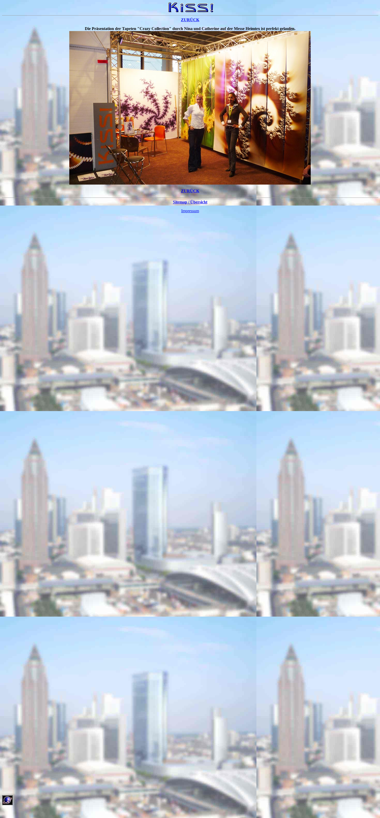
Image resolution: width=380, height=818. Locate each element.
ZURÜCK (190, 20)
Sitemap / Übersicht (190, 202)
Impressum (190, 211)
